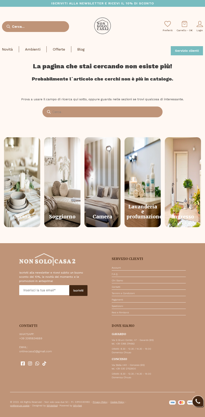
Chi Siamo (117, 280)
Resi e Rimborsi (120, 312)
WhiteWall (52, 405)
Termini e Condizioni (123, 293)
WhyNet (77, 405)
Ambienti (32, 49)
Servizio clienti (187, 51)
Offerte (59, 49)
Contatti (116, 287)
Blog (81, 49)
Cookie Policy (117, 402)
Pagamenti (117, 299)
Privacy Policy (100, 402)
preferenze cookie (19, 405)
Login (200, 30)
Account (116, 267)
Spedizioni (117, 306)
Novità (7, 49)
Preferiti (168, 30)
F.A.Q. (115, 274)
